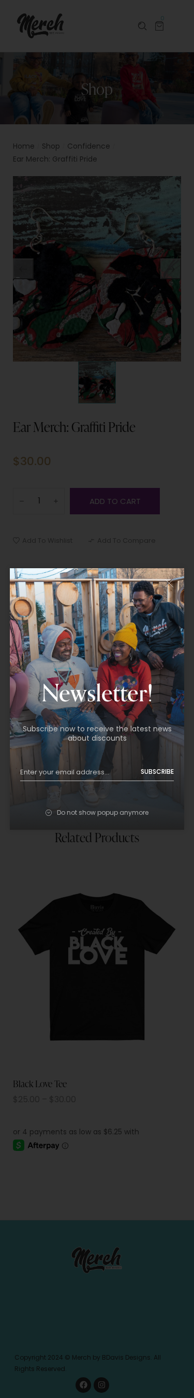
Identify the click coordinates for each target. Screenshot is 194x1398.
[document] (97, 699)
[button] (169, 583)
